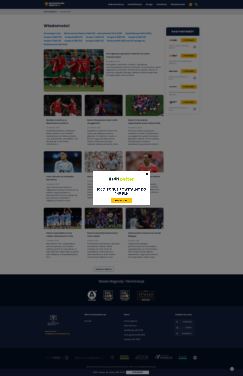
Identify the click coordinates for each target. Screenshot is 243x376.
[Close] (147, 174)
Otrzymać (121, 200)
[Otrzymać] (121, 179)
